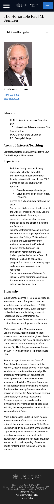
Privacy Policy (27, 498)
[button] (27, 32)
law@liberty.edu (11, 98)
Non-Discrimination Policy (27, 495)
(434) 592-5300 (11, 95)
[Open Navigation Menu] (6, 5)
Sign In (48, 5)
